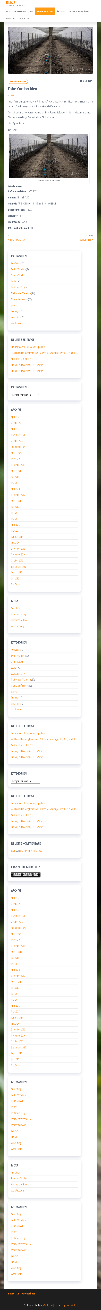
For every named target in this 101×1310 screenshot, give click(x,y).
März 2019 (15, 458)
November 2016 (18, 554)
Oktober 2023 (17, 423)
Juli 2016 (15, 578)
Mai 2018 (15, 482)
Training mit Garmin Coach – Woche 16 (28, 365)
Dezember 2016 (18, 548)
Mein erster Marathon (16, 11)
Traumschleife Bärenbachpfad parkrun (28, 347)
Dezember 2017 (18, 494)
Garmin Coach (25, 18)
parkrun (14, 305)
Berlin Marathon (18, 269)
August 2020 (16, 452)
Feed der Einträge (19, 614)
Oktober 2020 (17, 440)
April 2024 (15, 417)
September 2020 (18, 447)
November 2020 (18, 435)
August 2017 (16, 500)
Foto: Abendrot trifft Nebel (31, 850)
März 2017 (15, 530)
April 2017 (15, 524)
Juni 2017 (15, 512)
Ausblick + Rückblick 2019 (22, 359)
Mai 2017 (15, 518)
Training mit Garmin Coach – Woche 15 (28, 371)
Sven (12, 95)
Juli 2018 (15, 476)
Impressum (10, 18)
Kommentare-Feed (19, 620)
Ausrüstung (16, 263)
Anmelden (15, 608)
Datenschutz (28, 1293)
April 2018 (15, 488)
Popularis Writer (69, 1305)
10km (31, 11)
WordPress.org (17, 626)
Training (14, 311)
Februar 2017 (17, 536)
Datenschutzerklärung (79, 11)
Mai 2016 (15, 584)
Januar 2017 (16, 542)
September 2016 (18, 566)
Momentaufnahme (45, 11)
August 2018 (16, 470)
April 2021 (15, 429)
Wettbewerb (16, 323)
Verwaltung (16, 317)
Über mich (61, 11)
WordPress (48, 1305)
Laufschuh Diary (18, 287)
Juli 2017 (15, 506)
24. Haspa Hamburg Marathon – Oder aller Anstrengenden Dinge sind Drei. (44, 353)
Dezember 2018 (18, 465)
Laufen (14, 281)
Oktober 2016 (17, 560)
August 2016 (16, 572)
